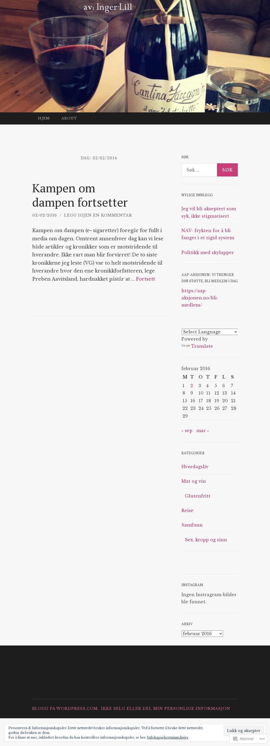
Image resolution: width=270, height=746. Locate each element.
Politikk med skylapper (207, 252)
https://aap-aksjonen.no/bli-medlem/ (200, 298)
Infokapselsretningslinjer (168, 737)
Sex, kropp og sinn (206, 539)
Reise (187, 510)
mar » (202, 430)
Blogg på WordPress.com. (65, 708)
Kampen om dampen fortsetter (80, 195)
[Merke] (209, 169)
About (69, 118)
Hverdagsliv (195, 466)
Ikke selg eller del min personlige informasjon (165, 708)
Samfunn (192, 525)
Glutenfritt (197, 496)
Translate (202, 346)
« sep (186, 430)
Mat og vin (193, 481)
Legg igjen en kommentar (98, 215)
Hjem (44, 118)
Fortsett (145, 279)
